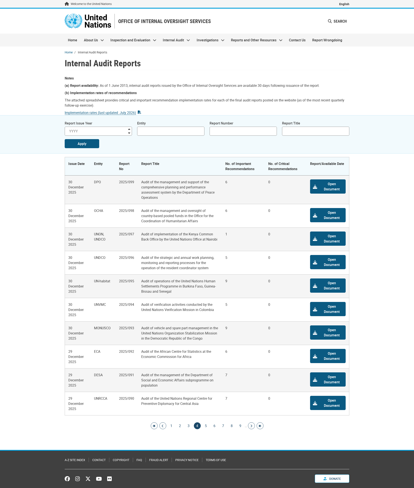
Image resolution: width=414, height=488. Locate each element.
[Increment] (129, 129)
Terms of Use (216, 460)
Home (72, 40)
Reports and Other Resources (252, 40)
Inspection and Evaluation (128, 40)
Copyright (121, 460)
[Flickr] (109, 478)
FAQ (139, 460)
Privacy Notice (187, 460)
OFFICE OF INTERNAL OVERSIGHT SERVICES (164, 21)
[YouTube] (99, 478)
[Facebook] (68, 478)
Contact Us (297, 40)
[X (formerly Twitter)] (88, 478)
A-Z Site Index (75, 460)
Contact (99, 460)
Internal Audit (172, 40)
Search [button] (340, 21)
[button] (328, 186)
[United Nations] (88, 21)
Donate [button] (335, 479)
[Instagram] (77, 478)
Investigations (205, 40)
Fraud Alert (158, 460)
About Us (89, 40)
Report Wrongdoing (327, 40)
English (344, 4)
